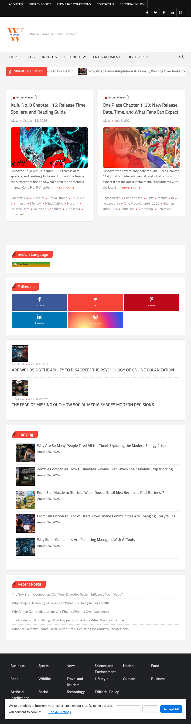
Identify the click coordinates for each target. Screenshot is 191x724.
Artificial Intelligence (19, 695)
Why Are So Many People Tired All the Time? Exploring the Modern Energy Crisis (101, 445)
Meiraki (35, 203)
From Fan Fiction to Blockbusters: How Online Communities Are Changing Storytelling (106, 515)
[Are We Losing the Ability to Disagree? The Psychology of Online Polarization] (20, 353)
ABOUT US (16, 4)
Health (128, 665)
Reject (150, 709)
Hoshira (38, 198)
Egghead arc (111, 198)
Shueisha (39, 209)
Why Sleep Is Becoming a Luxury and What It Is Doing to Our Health (60, 603)
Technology (75, 57)
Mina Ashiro (54, 203)
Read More (65, 187)
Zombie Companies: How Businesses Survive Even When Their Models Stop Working (105, 468)
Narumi (72, 203)
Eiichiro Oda (133, 198)
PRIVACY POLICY (40, 4)
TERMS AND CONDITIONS (74, 4)
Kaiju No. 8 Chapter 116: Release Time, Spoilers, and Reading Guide (49, 108)
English (22, 264)
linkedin (39, 323)
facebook (39, 305)
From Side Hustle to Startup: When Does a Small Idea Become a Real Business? (100, 492)
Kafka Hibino (58, 198)
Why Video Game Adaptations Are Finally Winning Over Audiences (127, 71)
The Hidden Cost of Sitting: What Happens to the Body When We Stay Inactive (68, 620)
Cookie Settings (59, 712)
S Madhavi (18, 364)
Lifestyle (101, 679)
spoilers (55, 209)
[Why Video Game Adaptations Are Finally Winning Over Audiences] (73, 71)
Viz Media (72, 209)
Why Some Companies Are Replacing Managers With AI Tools (86, 539)
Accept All (171, 709)
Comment (17, 214)
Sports (43, 665)
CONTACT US (105, 4)
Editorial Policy (132, 4)
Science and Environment (105, 668)
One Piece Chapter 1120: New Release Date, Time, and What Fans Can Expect (140, 108)
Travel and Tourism (75, 682)
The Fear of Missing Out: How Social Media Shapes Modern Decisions (83, 404)
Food (155, 665)
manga (21, 203)
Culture (129, 679)
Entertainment (106, 57)
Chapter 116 (20, 198)
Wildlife (44, 679)
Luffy (150, 198)
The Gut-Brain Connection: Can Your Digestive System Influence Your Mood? (67, 594)
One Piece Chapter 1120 (141, 203)
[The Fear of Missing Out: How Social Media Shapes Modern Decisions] (20, 388)
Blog (31, 57)
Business (17, 665)
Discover (135, 57)
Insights (49, 57)
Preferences (128, 709)
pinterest (151, 305)
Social (43, 692)
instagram (95, 323)
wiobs (14, 120)
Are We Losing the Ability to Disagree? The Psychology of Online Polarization (93, 370)
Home (14, 57)
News (71, 665)
